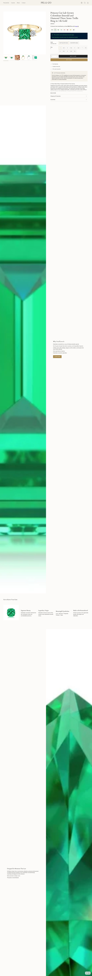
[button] (6, 2)
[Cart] (87, 3)
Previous (3, 33)
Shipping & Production (56, 96)
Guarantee (53, 99)
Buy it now (69, 59)
